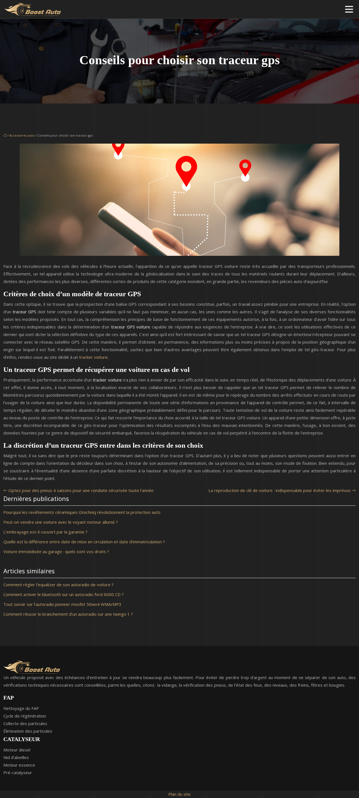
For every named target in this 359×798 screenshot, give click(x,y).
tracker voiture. (94, 357)
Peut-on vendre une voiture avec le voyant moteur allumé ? (60, 522)
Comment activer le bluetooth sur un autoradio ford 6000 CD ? (63, 594)
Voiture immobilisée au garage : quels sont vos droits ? (56, 551)
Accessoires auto (21, 135)
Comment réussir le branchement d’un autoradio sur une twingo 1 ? (68, 614)
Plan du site (179, 794)
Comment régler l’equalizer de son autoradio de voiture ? (58, 584)
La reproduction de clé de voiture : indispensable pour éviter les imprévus (279, 490)
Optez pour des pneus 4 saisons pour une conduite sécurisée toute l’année (81, 490)
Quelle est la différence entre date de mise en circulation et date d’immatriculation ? (84, 541)
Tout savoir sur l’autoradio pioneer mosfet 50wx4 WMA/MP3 (62, 604)
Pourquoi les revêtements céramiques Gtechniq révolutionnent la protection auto (81, 512)
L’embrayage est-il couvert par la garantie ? (45, 532)
